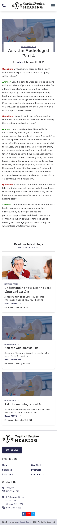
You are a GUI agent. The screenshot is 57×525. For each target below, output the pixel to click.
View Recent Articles (27, 247)
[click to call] (4, 5)
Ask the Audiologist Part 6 (22, 404)
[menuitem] (14, 465)
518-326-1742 (12, 491)
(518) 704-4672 (13, 507)
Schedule (12, 450)
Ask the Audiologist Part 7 (22, 348)
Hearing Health (28, 46)
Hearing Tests (11, 284)
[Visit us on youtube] (28, 514)
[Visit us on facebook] (24, 514)
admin (20, 62)
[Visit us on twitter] (33, 514)
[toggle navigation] (53, 5)
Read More (10, 303)
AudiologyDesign (24, 522)
